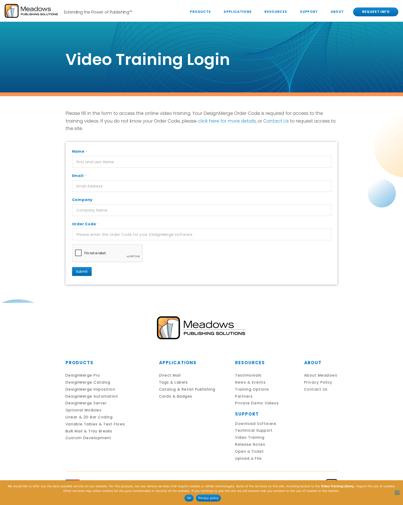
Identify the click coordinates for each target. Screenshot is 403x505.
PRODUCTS (200, 12)
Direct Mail (170, 375)
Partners (244, 396)
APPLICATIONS (238, 12)
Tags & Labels (173, 382)
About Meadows (320, 375)
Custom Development (88, 437)
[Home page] (201, 327)
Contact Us (276, 121)
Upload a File (248, 458)
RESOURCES (275, 12)
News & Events (250, 382)
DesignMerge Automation (92, 396)
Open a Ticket (249, 451)
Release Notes (250, 444)
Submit (82, 271)
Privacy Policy (318, 382)
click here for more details (227, 121)
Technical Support (254, 430)
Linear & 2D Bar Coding (89, 417)
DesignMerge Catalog (88, 382)
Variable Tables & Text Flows (95, 424)
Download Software (255, 423)
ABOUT (337, 12)
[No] (397, 492)
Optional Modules (83, 410)
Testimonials (248, 375)
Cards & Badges (175, 396)
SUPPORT (309, 12)
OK (189, 498)
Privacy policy (208, 498)
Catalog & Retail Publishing (187, 389)
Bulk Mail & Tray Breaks (89, 431)
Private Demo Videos (257, 403)
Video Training (249, 437)
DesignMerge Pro (83, 375)
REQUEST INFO (376, 12)
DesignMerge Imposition (90, 389)
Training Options (252, 389)
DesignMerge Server (86, 403)
